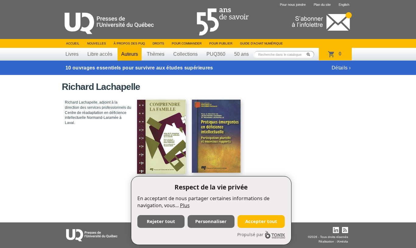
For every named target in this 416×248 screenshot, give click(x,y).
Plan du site (322, 4)
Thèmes (155, 54)
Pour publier (220, 43)
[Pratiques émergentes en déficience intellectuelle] (217, 133)
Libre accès (99, 54)
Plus (185, 205)
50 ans (241, 54)
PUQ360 (215, 54)
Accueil (72, 43)
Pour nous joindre (293, 4)
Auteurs (129, 54)
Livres (72, 54)
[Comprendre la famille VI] (162, 134)
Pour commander (187, 43)
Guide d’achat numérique (261, 43)
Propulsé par (250, 234)
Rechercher (310, 54)
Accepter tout (261, 221)
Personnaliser (211, 221)
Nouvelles (96, 43)
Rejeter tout (161, 221)
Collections (185, 54)
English (344, 4)
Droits (158, 43)
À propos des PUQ (129, 43)
